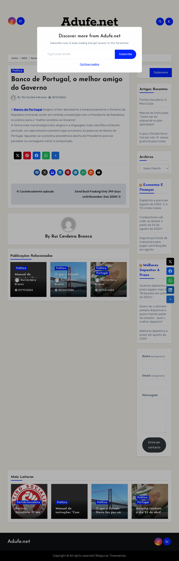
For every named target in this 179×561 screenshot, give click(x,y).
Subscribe (125, 54)
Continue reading (89, 64)
